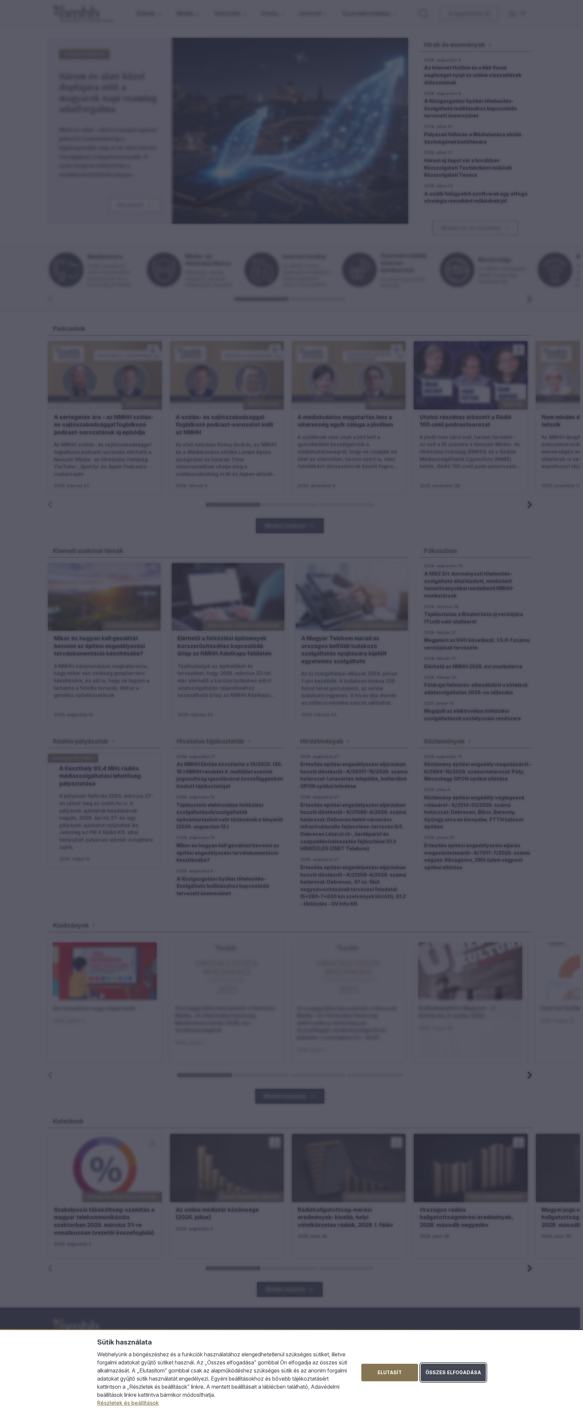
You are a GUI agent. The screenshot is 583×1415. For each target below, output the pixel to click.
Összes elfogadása (453, 1372)
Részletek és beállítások (128, 1402)
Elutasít (390, 1372)
